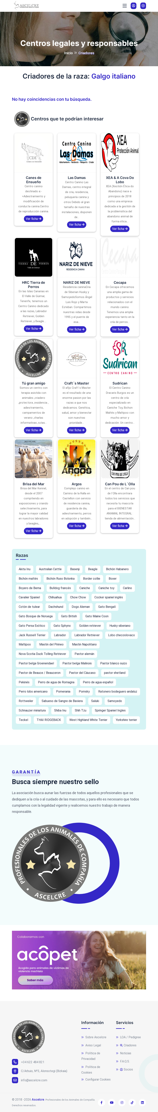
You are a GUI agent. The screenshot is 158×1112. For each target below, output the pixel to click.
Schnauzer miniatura (32, 710)
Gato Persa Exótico (32, 626)
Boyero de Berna (30, 588)
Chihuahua (55, 597)
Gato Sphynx (62, 626)
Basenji (75, 569)
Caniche (84, 588)
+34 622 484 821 (32, 1062)
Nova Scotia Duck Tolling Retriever (42, 654)
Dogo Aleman (81, 607)
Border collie (91, 578)
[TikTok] (132, 1102)
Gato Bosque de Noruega (36, 616)
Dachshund (55, 607)
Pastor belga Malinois (77, 663)
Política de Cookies (90, 1069)
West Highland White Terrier (88, 720)
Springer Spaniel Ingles (110, 710)
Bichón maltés (28, 578)
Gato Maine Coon (96, 616)
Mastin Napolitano (84, 644)
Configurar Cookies (98, 1079)
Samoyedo (115, 701)
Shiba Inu (60, 710)
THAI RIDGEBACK (49, 720)
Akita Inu (24, 569)
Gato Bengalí (107, 607)
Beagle (92, 569)
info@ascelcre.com (34, 1080)
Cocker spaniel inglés (108, 597)
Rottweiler (26, 701)
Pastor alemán (84, 654)
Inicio (68, 53)
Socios (128, 1069)
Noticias (125, 1053)
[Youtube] (111, 1102)
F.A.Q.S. (124, 1061)
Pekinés (24, 682)
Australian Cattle (50, 569)
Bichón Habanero (117, 569)
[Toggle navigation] (125, 5)
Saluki (95, 701)
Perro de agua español (98, 682)
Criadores (130, 1045)
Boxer (113, 578)
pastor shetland (114, 673)
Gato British (69, 616)
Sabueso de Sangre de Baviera (62, 701)
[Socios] (133, 6)
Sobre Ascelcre (95, 1037)
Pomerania (63, 691)
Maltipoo (25, 644)
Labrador (60, 635)
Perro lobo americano (33, 691)
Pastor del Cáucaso (82, 673)
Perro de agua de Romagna (56, 682)
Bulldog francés (60, 588)
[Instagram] (122, 1102)
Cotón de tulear (29, 607)
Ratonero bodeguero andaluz (117, 691)
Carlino (127, 588)
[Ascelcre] (25, 6)
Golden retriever (90, 626)
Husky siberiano (119, 626)
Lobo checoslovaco (121, 635)
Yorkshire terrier (126, 720)
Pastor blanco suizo (113, 663)
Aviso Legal (93, 1045)
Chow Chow (78, 597)
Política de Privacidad (90, 1056)
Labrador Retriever (87, 635)
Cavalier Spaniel (29, 597)
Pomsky (84, 691)
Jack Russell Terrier (32, 635)
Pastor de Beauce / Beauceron (40, 673)
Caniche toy (106, 588)
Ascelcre (38, 1099)
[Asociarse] (143, 6)
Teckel (23, 720)
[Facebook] (101, 1102)
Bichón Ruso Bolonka (60, 578)
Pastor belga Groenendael (36, 663)
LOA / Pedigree (130, 1037)
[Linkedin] (142, 1102)
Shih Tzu (80, 710)
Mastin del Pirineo (51, 644)
